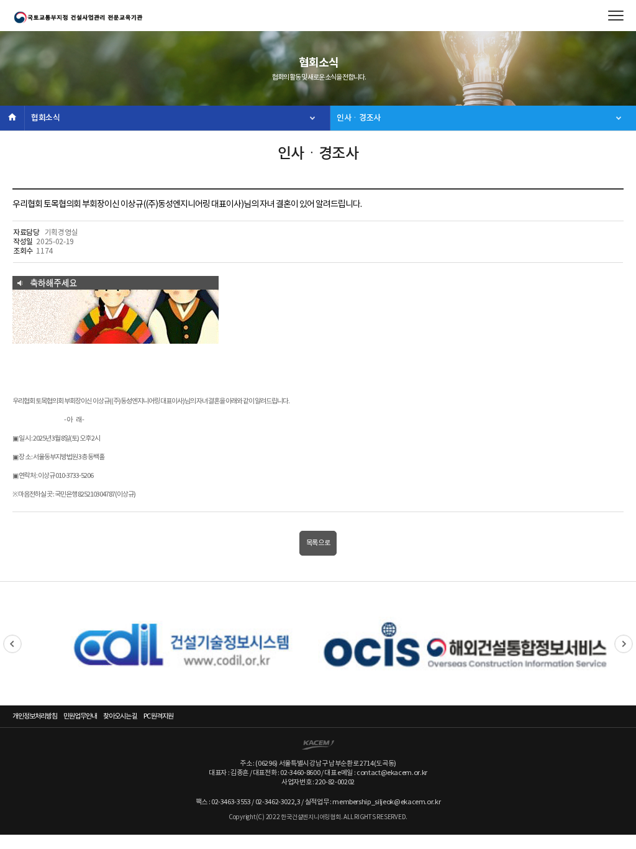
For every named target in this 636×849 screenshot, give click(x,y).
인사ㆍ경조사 (359, 118)
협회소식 (45, 118)
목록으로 (318, 543)
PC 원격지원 (158, 716)
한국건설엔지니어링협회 (77, 17)
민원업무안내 (80, 716)
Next (623, 644)
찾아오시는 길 (120, 716)
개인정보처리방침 (34, 716)
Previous (12, 644)
